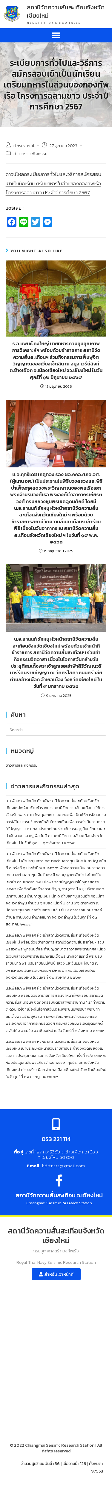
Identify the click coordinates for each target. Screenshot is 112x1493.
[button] (56, 35)
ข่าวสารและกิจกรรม (30, 153)
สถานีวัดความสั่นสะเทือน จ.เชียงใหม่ (59, 1195)
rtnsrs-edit (24, 145)
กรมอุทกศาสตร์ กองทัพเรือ (54, 22)
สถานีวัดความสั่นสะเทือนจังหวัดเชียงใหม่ (66, 11)
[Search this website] (56, 729)
